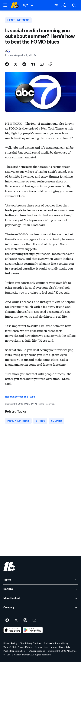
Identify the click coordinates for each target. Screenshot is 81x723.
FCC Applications (36, 651)
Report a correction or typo (20, 396)
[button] (5, 5)
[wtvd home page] (9, 566)
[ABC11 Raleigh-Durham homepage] (15, 5)
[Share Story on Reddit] (24, 64)
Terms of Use (41, 647)
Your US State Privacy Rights (17, 647)
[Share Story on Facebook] (7, 64)
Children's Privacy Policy (56, 643)
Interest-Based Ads (60, 647)
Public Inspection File (14, 651)
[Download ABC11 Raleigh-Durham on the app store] (12, 630)
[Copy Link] (50, 64)
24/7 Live (27, 5)
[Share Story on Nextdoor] (33, 64)
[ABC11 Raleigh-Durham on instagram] (25, 620)
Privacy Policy (10, 643)
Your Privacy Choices (30, 643)
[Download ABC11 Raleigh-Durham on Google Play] (33, 630)
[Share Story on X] (15, 64)
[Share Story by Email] (41, 64)
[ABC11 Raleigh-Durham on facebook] (7, 620)
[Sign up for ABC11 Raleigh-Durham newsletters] (34, 620)
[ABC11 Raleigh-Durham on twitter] (16, 620)
